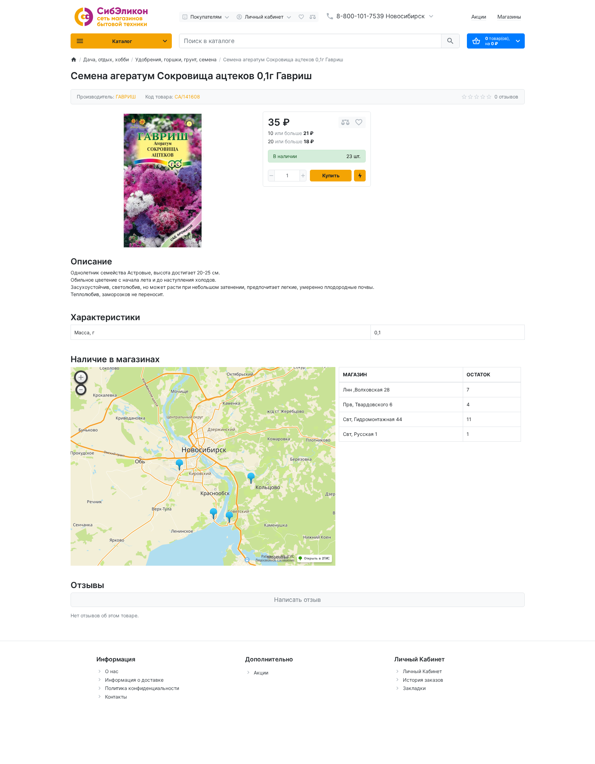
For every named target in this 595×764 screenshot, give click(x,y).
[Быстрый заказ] (360, 175)
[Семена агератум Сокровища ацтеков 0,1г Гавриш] (163, 180)
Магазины (509, 16)
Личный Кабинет (422, 671)
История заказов (423, 680)
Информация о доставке (134, 680)
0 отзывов (506, 97)
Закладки (414, 688)
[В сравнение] (345, 122)
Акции (478, 16)
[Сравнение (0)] (313, 17)
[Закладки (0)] (301, 17)
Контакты (116, 697)
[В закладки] (359, 122)
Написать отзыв (297, 599)
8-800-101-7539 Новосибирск (380, 16)
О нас (111, 671)
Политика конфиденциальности (142, 688)
